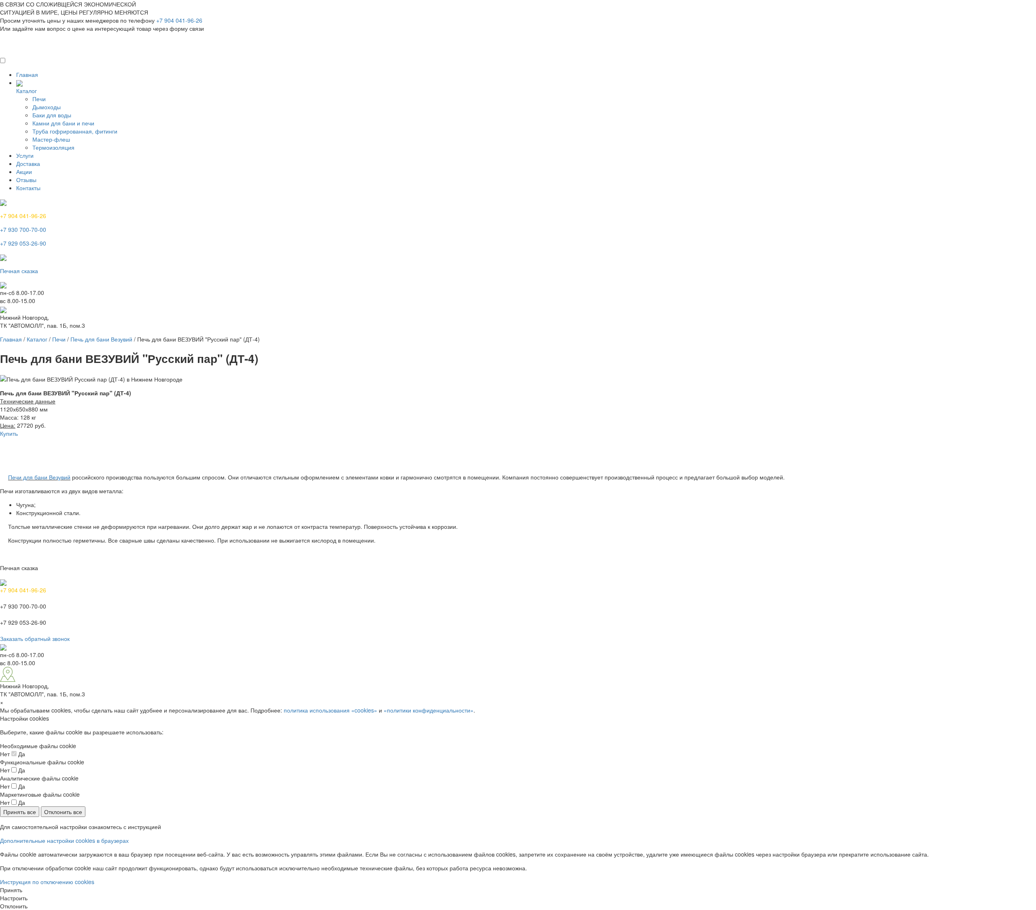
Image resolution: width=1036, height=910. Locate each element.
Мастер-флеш (51, 139)
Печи (39, 99)
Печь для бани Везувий (101, 339)
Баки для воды (51, 115)
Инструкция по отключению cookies (47, 882)
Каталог (26, 91)
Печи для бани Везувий (39, 477)
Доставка (28, 163)
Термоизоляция (53, 147)
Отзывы (26, 180)
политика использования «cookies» (330, 710)
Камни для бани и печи (63, 123)
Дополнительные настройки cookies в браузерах (64, 840)
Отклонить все (63, 812)
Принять (11, 890)
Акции (24, 172)
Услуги (25, 155)
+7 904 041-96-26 (179, 20)
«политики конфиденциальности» (428, 710)
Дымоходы (46, 107)
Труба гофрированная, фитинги (74, 131)
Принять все (19, 812)
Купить (9, 433)
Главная (27, 74)
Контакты (28, 188)
